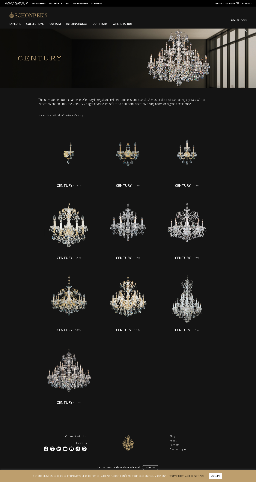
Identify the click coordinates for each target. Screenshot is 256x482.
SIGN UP (150, 467)
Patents (174, 445)
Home (41, 115)
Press (173, 440)
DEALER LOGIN (239, 20)
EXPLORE (15, 24)
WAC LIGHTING (38, 3)
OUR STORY (100, 24)
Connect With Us (76, 436)
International (53, 115)
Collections (67, 115)
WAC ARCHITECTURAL (59, 3)
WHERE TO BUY (122, 24)
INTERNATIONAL (76, 24)
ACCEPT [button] (215, 475)
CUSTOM (55, 24)
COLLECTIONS (35, 24)
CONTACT (247, 3)
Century (64, 185)
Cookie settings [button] (194, 475)
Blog (172, 436)
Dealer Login (178, 449)
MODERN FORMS (80, 3)
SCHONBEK (96, 3)
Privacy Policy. (175, 475)
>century (78, 115)
